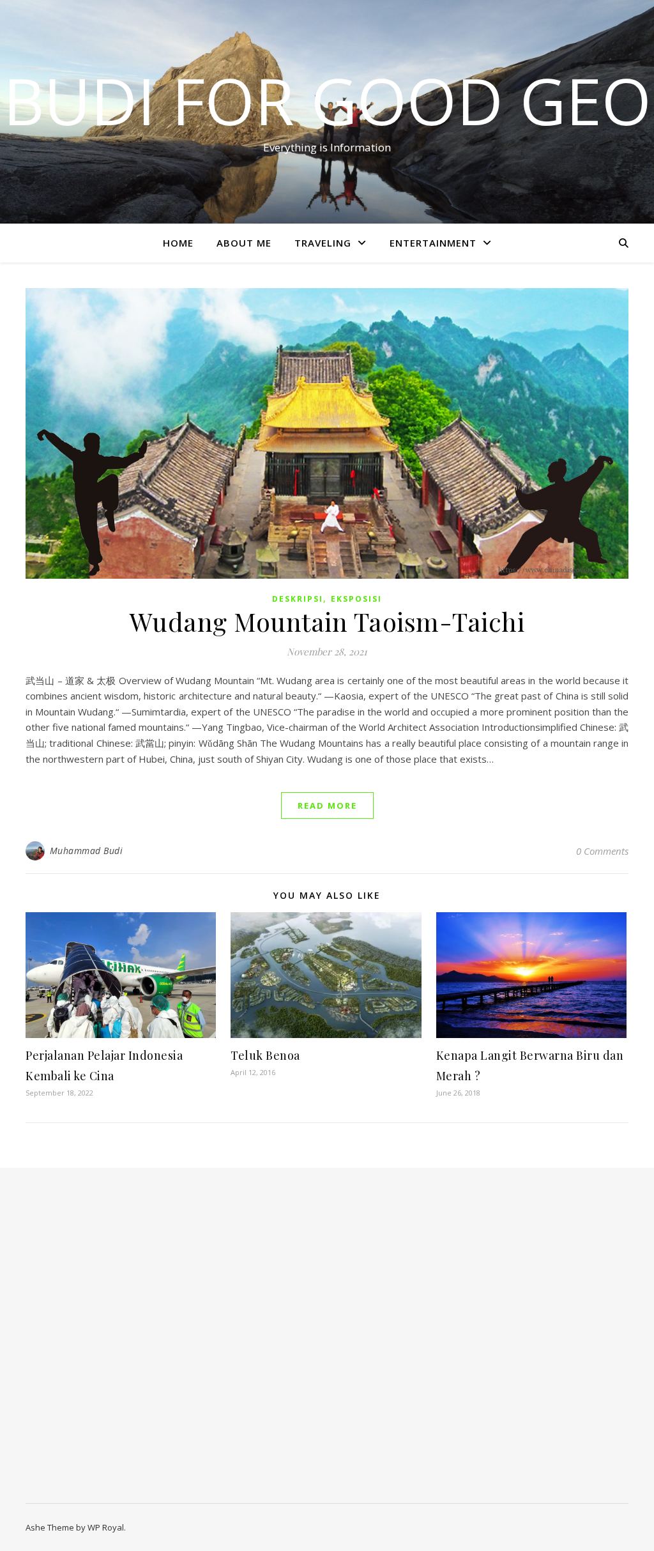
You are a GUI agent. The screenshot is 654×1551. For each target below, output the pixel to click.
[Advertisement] (116, 1342)
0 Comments (602, 850)
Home (178, 242)
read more (327, 805)
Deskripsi (297, 598)
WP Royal (105, 1527)
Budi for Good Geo (327, 100)
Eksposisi (356, 598)
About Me (244, 242)
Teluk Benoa (265, 1055)
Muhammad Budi (86, 850)
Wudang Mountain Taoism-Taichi (327, 621)
